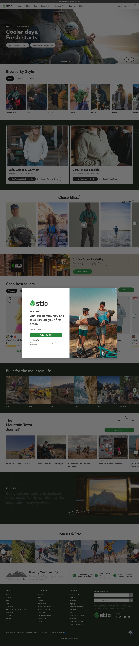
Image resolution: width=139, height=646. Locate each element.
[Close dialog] (114, 290)
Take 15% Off (46, 335)
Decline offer (35, 340)
